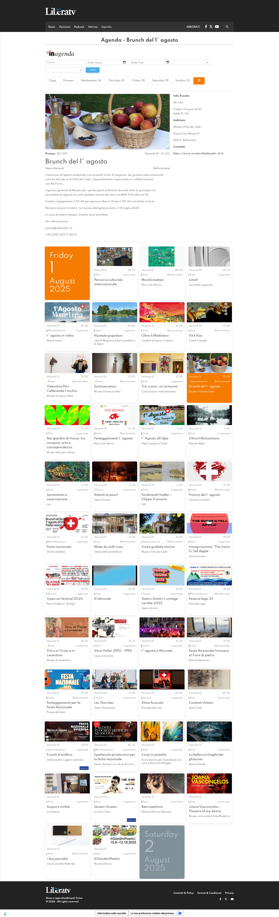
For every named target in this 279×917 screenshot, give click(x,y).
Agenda (106, 27)
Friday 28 (138, 80)
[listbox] (191, 62)
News (51, 27)
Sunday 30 (182, 80)
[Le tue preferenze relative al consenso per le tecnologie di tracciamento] (5, 914)
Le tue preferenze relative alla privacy (152, 913)
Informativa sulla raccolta (112, 913)
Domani (68, 80)
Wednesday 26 (91, 80)
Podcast (79, 27)
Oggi (52, 80)
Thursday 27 (116, 80)
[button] (220, 899)
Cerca (92, 70)
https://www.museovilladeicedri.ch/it (198, 153)
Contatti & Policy (184, 893)
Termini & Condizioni (209, 893)
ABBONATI (193, 27)
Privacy (229, 893)
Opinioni (64, 27)
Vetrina (93, 27)
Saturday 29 (160, 80)
